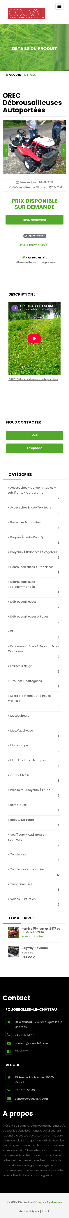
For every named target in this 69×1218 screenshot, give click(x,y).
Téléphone (35, 448)
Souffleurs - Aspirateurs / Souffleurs (27, 837)
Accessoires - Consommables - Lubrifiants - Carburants (32, 490)
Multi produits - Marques (28, 760)
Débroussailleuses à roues (29, 616)
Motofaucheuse (21, 730)
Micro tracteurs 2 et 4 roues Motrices (29, 698)
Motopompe (19, 745)
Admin (46, 1211)
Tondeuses (18, 854)
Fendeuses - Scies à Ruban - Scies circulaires (33, 648)
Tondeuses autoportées (27, 869)
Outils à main (19, 775)
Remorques (18, 805)
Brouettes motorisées (25, 522)
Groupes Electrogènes (26, 681)
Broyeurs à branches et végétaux (33, 552)
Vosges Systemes (48, 1202)
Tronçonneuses (21, 884)
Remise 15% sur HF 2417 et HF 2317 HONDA (41, 930)
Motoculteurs (19, 716)
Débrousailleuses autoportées (35, 262)
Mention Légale (29, 1211)
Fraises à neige (21, 666)
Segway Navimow (35, 948)
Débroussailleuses (23, 602)
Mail (34, 435)
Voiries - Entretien (23, 899)
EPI (12, 631)
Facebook (21, 1050)
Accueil (15, 75)
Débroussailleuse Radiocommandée (21, 584)
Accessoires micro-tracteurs (30, 507)
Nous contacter (34, 220)
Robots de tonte (22, 820)
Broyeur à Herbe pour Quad (29, 537)
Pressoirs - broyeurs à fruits (30, 790)
